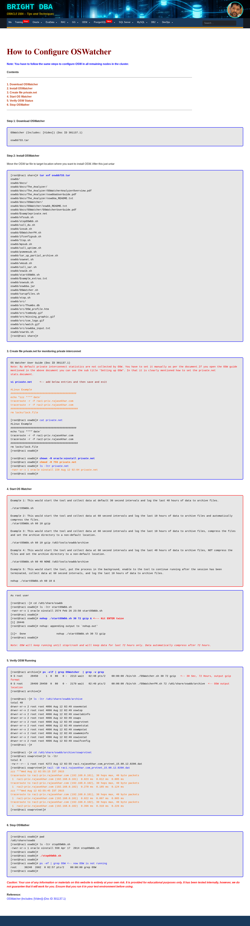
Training (21, 21)
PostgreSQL (102, 21)
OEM (84, 22)
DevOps (166, 22)
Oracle (36, 22)
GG (74, 22)
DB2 (153, 22)
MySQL (141, 22)
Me (10, 22)
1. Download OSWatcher (22, 84)
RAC (63, 22)
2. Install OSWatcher (19, 88)
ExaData (50, 22)
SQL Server (124, 22)
